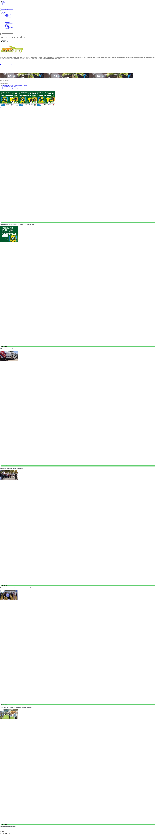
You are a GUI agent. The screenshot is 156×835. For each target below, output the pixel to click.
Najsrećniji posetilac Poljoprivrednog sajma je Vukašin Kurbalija (14, 85)
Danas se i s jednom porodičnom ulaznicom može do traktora (14, 88)
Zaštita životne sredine (9, 27)
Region (3, 1)
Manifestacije (7, 20)
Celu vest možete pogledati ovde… (7, 64)
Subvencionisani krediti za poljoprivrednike (10, 87)
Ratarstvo (7, 16)
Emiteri (3, 2)
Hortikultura (7, 19)
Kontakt (4, 5)
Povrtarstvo (7, 15)
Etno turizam (7, 18)
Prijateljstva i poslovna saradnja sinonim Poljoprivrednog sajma (14, 89)
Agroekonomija (8, 14)
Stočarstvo (7, 26)
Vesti (3, 13)
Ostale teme (7, 24)
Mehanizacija (7, 22)
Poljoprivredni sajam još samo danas (9, 86)
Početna (3, 12)
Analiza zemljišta (8, 17)
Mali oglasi (4, 31)
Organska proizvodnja (9, 23)
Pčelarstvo (7, 25)
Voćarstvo (7, 28)
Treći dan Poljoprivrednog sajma (8, 826)
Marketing (4, 4)
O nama (3, 3)
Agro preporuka (5, 30)
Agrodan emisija (5, 29)
